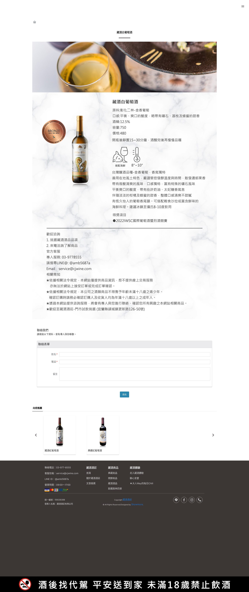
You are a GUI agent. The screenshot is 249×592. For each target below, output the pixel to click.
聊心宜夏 (134, 478)
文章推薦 (91, 483)
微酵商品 (112, 478)
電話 (54, 361)
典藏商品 (112, 473)
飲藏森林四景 (115, 488)
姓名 (54, 354)
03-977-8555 (63, 467)
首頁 (88, 473)
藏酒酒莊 (127, 499)
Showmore (137, 504)
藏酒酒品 (112, 483)
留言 (55, 374)
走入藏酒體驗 (137, 473)
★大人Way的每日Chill (141, 483)
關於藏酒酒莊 (93, 478)
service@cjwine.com (67, 473)
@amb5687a (62, 479)
